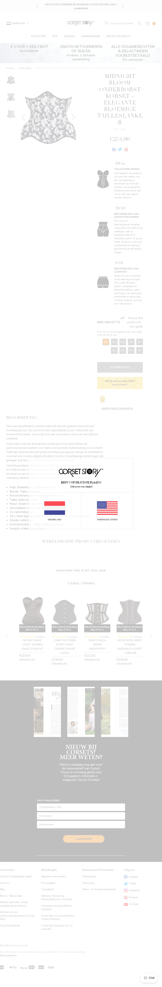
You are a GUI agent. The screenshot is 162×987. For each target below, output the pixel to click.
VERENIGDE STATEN (107, 519)
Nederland (54, 519)
